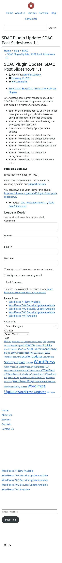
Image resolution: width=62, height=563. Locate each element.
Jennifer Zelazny (32, 74)
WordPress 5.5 (28, 374)
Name (7, 235)
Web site (9, 258)
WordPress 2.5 (11, 366)
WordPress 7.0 (38, 377)
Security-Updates (31, 356)
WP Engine (51, 392)
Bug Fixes (24, 342)
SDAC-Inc (22, 349)
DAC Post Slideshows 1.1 (34, 202)
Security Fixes (48, 357)
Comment (9, 220)
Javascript (39, 346)
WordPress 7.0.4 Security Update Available (32, 305)
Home (9, 13)
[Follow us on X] (5, 545)
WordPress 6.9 (26, 377)
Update (29, 362)
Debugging (51, 342)
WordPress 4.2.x (41, 366)
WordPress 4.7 (23, 370)
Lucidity (47, 345)
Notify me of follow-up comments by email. (30, 269)
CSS (44, 341)
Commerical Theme (35, 342)
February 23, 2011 (21, 78)
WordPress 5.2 (14, 374)
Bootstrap (16, 341)
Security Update (14, 362)
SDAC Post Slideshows (22, 352)
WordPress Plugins (25, 381)
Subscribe (10, 519)
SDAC (25, 50)
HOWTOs (29, 345)
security (16, 357)
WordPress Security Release (15, 387)
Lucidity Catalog (10, 349)
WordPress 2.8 (26, 366)
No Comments (19, 81)
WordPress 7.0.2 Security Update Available (32, 312)
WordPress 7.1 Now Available (25, 301)
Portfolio (44, 13)
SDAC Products (35, 88)
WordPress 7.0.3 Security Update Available (32, 308)
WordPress (44, 361)
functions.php (17, 345)
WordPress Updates (31, 392)
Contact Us (31, 18)
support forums (37, 184)
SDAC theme (39, 353)
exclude (7, 346)
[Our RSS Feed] (10, 545)
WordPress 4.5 (10, 370)
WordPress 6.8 (13, 377)
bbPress (7, 341)
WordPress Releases (46, 381)
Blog (53, 13)
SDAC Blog (21, 88)
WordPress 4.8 (36, 370)
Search (52, 28)
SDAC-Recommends (38, 349)
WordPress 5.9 (40, 374)
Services (32, 13)
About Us (20, 13)
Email (7, 246)
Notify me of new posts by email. (24, 275)
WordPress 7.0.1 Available (23, 315)
